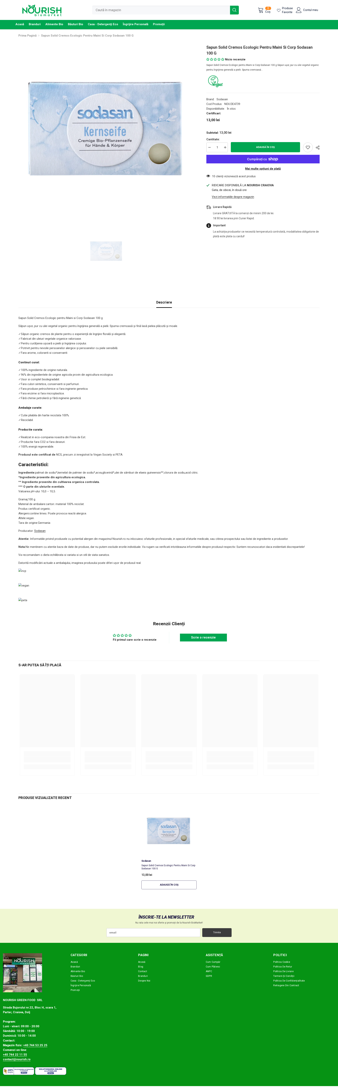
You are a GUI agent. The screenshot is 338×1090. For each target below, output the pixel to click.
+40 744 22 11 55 (15, 1054)
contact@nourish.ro (17, 1059)
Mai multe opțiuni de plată (263, 168)
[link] (47, 759)
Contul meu (310, 10)
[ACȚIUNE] (316, 147)
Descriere (164, 302)
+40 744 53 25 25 (35, 1045)
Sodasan (222, 99)
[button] (215, 59)
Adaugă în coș (265, 147)
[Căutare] (165, 10)
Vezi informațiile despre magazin (233, 197)
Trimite (217, 932)
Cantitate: (213, 139)
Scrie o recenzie (203, 637)
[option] (106, 132)
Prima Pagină (27, 35)
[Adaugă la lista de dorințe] (308, 147)
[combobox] (161, 10)
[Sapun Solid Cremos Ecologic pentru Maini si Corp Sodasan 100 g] (169, 832)
